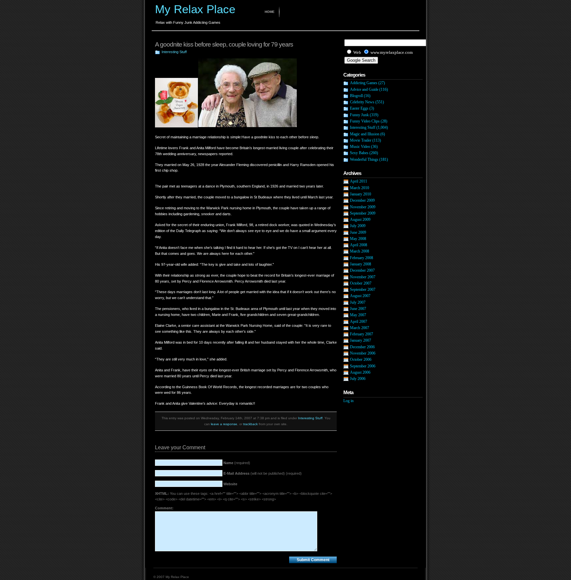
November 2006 (362, 353)
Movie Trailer (360, 140)
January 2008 (360, 264)
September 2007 (362, 289)
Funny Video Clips (365, 121)
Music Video (360, 146)
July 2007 (357, 302)
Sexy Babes (359, 153)
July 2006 (357, 378)
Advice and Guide (364, 89)
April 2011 (358, 181)
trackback (250, 424)
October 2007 (360, 283)
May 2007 (358, 315)
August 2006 (360, 372)
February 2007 (361, 334)
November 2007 (362, 277)
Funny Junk (359, 115)
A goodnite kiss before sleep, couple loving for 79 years (224, 44)
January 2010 (360, 194)
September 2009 (362, 213)
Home (270, 12)
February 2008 (361, 258)
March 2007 (359, 327)
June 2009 (358, 232)
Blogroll (356, 95)
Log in (348, 400)
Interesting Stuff (174, 52)
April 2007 (358, 321)
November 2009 (362, 207)
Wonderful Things (364, 159)
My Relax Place (195, 9)
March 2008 (359, 251)
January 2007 (360, 340)
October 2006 (360, 359)
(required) (236, 463)
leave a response (224, 424)
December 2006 (362, 347)
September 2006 (362, 366)
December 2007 (362, 270)
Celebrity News (362, 102)
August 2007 (360, 295)
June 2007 (358, 308)
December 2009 (362, 200)
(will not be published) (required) (262, 473)
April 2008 (358, 245)
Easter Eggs (359, 108)
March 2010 (359, 188)
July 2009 (357, 225)
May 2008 (358, 238)
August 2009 (360, 219)
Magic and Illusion (364, 134)
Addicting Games (363, 83)
